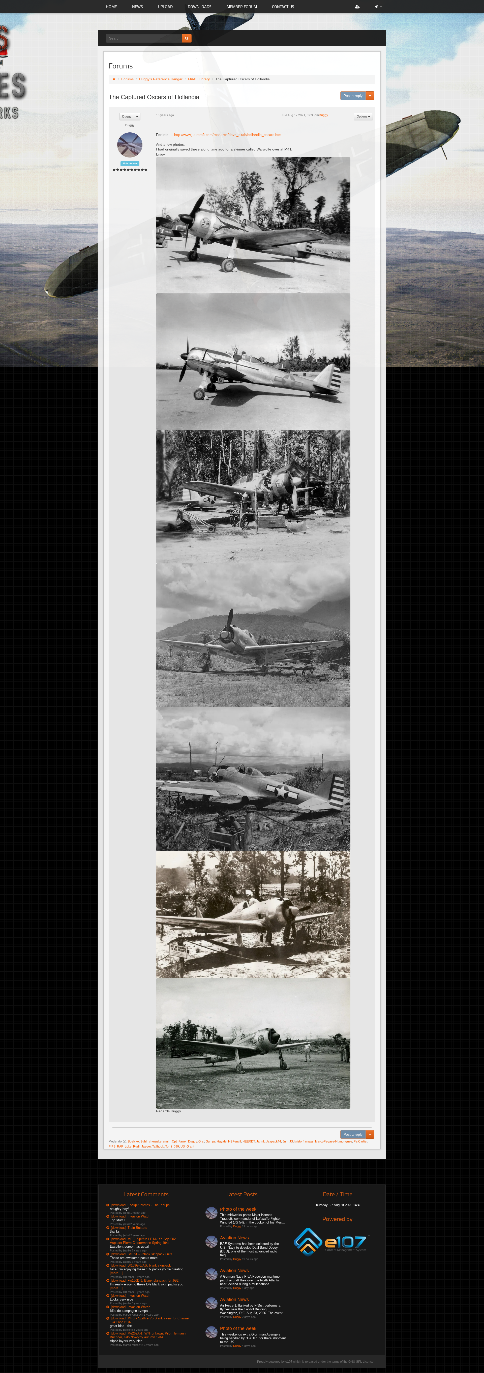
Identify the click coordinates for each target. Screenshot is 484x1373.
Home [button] (111, 6)
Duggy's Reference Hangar (161, 79)
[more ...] (116, 1273)
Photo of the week (238, 1209)
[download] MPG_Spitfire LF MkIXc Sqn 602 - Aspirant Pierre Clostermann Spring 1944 (144, 1241)
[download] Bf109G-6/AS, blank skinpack (141, 1265)
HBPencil (234, 1141)
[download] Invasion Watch (130, 1216)
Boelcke (133, 1141)
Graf (201, 1141)
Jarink (260, 1141)
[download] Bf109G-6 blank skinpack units (141, 1254)
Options (362, 116)
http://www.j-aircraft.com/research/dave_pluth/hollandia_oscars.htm (227, 135)
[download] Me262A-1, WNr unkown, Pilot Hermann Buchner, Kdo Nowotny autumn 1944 (148, 1335)
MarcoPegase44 (326, 1141)
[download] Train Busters (129, 1228)
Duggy (126, 116)
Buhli (143, 1141)
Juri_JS (288, 1141)
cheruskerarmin (159, 1141)
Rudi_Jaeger (142, 1146)
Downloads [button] (199, 6)
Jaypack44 (273, 1141)
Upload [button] (165, 6)
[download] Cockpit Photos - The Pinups (140, 1205)
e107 (288, 1361)
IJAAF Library (199, 79)
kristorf (299, 1141)
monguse (345, 1141)
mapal (309, 1141)
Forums (127, 79)
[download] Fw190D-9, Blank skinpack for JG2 (144, 1280)
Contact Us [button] (283, 6)
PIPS (112, 1146)
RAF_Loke (124, 1146)
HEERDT (249, 1141)
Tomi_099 (172, 1146)
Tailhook (158, 1146)
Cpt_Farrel (179, 1141)
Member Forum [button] (242, 6)
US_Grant (187, 1146)
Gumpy (210, 1141)
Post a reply (353, 96)
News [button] (137, 6)
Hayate (222, 1141)
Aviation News (234, 1237)
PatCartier (360, 1141)
